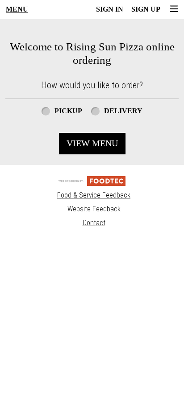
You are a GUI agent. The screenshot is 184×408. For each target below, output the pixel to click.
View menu (92, 143)
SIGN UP (145, 9)
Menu (17, 9)
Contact (94, 222)
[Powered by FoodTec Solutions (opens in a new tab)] (92, 181)
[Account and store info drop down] (174, 9)
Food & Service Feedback (93, 195)
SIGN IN (109, 9)
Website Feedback (94, 209)
